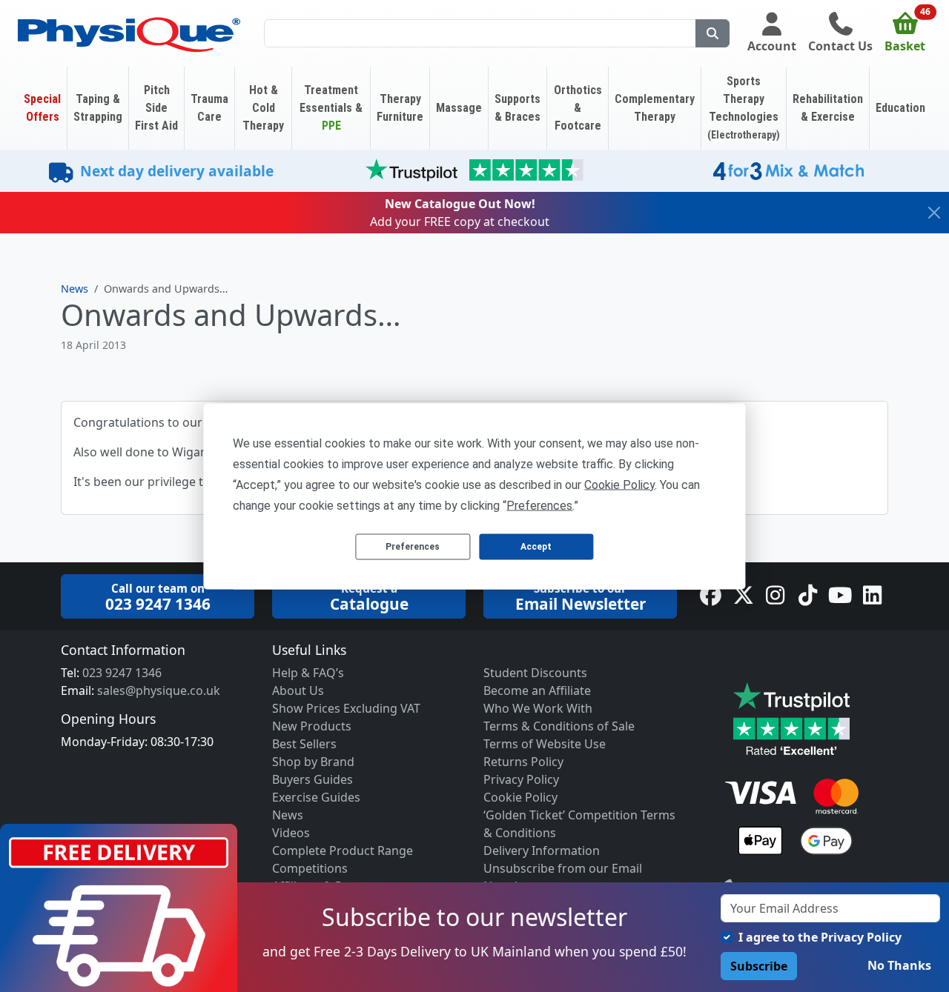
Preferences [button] (539, 505)
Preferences (413, 547)
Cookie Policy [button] (619, 484)
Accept (536, 547)
